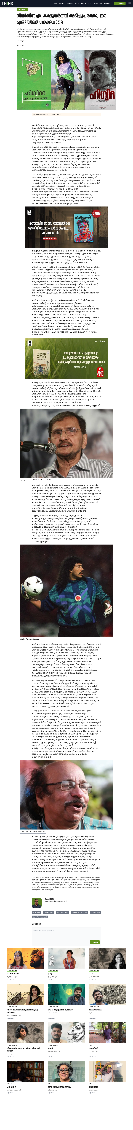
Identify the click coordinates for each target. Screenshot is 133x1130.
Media (96, 3)
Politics (61, 3)
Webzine (84, 3)
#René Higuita (49, 912)
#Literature (36, 912)
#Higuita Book (95, 912)
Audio (55, 3)
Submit (95, 942)
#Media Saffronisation (79, 912)
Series (90, 3)
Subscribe (120, 3)
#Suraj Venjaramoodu (40, 917)
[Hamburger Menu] (129, 3)
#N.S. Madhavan (62, 912)
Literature (69, 3)
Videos (77, 3)
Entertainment (105, 3)
